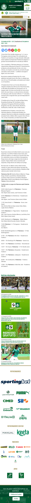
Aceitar (16, 498)
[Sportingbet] (15, 381)
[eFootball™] (15, 461)
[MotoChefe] (23, 417)
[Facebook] (2, 50)
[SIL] (23, 401)
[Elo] (11, 447)
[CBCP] (21, 475)
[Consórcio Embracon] (8, 409)
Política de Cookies (16, 494)
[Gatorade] (27, 447)
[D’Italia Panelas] (8, 417)
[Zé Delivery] (27, 451)
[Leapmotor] (8, 393)
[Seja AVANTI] (27, 5)
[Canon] (19, 447)
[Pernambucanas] (3, 447)
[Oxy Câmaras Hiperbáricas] (19, 456)
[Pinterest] (12, 50)
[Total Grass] (3, 456)
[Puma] (23, 393)
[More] (19, 50)
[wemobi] (11, 451)
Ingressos (12, 17)
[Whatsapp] (15, 50)
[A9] (3, 451)
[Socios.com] (19, 451)
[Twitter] (6, 50)
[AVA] (27, 456)
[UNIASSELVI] (23, 409)
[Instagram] (9, 50)
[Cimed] (8, 401)
